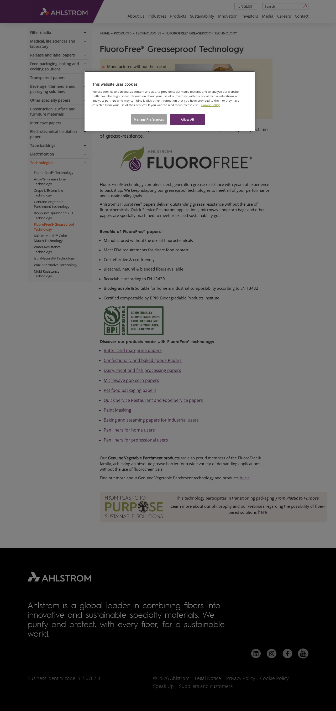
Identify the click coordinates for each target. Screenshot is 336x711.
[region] (170, 101)
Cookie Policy (210, 105)
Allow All (187, 119)
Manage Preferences (149, 119)
